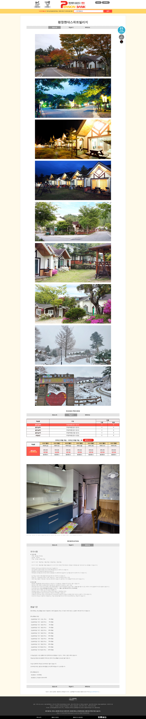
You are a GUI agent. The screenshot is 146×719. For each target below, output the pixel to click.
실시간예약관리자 (94, 691)
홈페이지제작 (55, 717)
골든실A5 (38, 433)
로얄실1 (38, 435)
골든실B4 (38, 424)
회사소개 (39, 717)
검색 (108, 11)
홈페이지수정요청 (77, 717)
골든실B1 (38, 427)
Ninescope (70, 713)
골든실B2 (38, 430)
